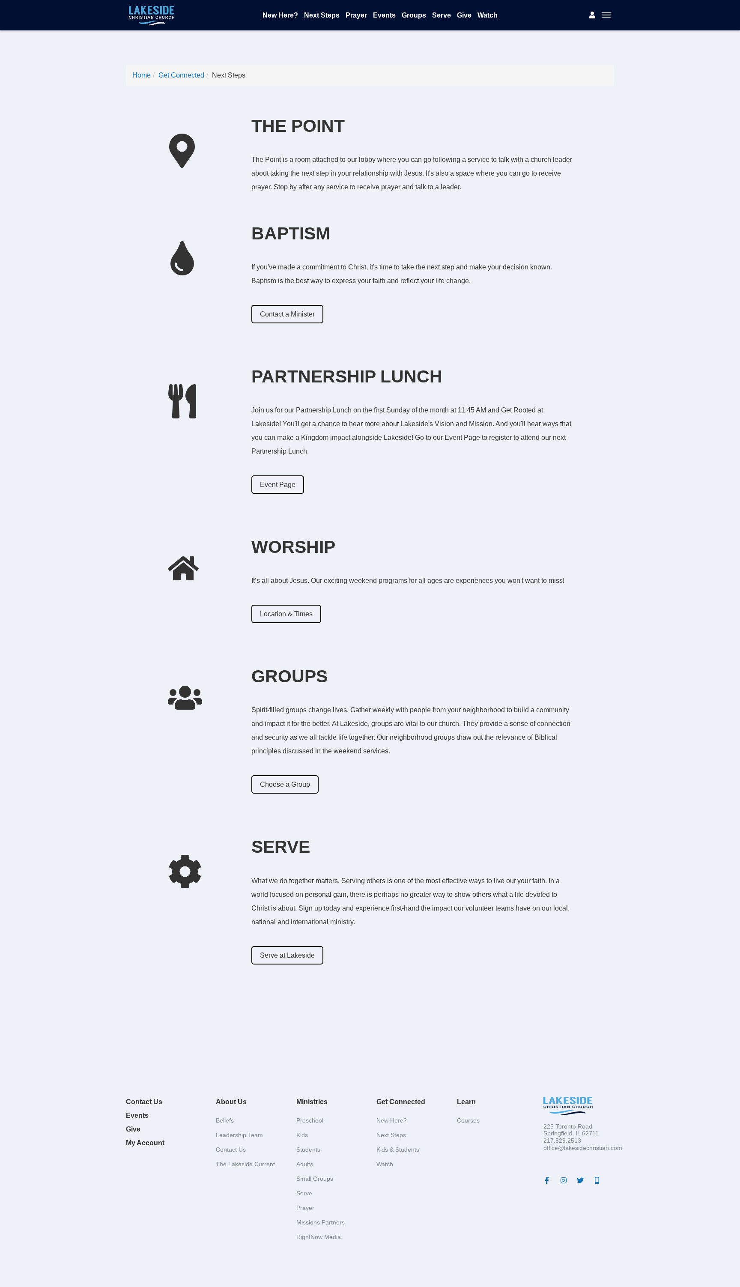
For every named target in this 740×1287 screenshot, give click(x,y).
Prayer (356, 15)
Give (464, 15)
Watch (487, 15)
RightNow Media (318, 1237)
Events (384, 15)
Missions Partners (320, 1222)
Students (308, 1150)
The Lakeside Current (245, 1164)
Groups (414, 15)
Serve (441, 15)
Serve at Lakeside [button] (287, 955)
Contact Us (144, 1101)
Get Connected (181, 75)
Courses (468, 1120)
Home (141, 75)
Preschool (309, 1120)
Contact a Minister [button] (287, 314)
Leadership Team (239, 1135)
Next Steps (322, 15)
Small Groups (314, 1179)
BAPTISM (290, 233)
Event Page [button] (277, 484)
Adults (304, 1164)
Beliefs (225, 1120)
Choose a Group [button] (285, 784)
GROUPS (289, 676)
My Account (145, 1143)
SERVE (280, 847)
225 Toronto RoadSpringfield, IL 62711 (571, 1130)
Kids (302, 1135)
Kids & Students (397, 1150)
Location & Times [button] (286, 614)
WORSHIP (293, 547)
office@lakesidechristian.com (582, 1147)
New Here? (280, 15)
